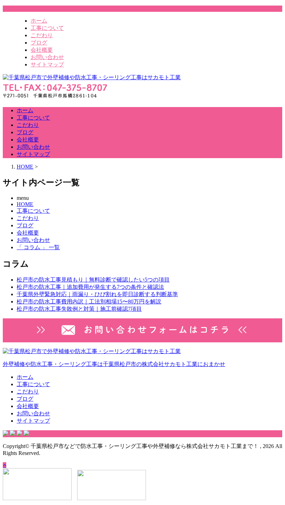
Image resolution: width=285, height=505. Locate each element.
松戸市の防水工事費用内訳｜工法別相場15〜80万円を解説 (89, 301)
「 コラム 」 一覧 (38, 247)
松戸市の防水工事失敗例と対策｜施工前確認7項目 (79, 309)
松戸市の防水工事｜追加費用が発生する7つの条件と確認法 (90, 287)
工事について (47, 28)
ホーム (39, 21)
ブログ (39, 43)
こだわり (42, 35)
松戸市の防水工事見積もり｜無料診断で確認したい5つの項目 (93, 280)
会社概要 (42, 50)
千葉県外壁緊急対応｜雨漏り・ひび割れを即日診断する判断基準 (97, 294)
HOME (25, 204)
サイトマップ (47, 64)
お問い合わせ (47, 57)
